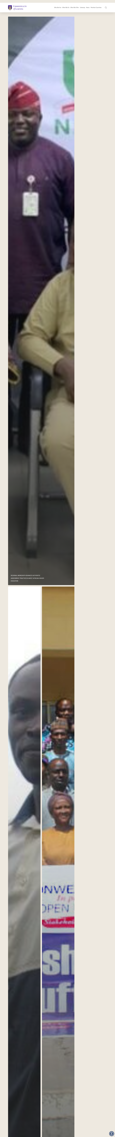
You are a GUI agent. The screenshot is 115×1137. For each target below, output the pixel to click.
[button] (111, 1133)
